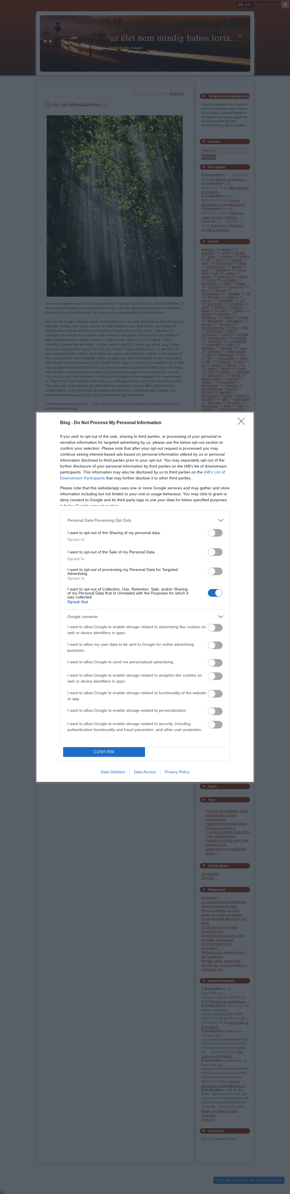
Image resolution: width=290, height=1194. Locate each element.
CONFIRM (104, 752)
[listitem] (145, 520)
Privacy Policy (177, 772)
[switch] (215, 533)
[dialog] (145, 597)
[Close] (243, 423)
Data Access (145, 772)
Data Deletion (113, 772)
